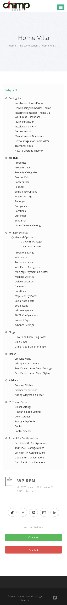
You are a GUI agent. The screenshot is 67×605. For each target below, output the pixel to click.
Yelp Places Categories (27, 267)
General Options (24, 237)
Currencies (20, 215)
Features (20, 186)
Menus (12, 353)
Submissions (22, 257)
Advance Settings (24, 325)
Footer (18, 426)
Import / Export (23, 320)
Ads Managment (24, 310)
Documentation (29, 45)
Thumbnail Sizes (24, 145)
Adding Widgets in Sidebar (29, 394)
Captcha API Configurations (30, 462)
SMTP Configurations (26, 315)
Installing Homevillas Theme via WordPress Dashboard (32, 114)
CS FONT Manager (31, 241)
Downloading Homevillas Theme (33, 108)
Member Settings (24, 276)
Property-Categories (26, 172)
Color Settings (22, 416)
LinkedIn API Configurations (30, 452)
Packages (20, 201)
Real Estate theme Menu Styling (32, 373)
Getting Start (16, 98)
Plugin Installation (24, 121)
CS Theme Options (19, 402)
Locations (20, 211)
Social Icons (21, 305)
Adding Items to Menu (27, 363)
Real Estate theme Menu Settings (33, 368)
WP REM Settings (18, 232)
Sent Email (20, 220)
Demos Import (23, 131)
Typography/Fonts (25, 421)
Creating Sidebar (24, 385)
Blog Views (21, 341)
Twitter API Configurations (29, 447)
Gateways (20, 286)
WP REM (13, 157)
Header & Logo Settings (28, 411)
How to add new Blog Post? (30, 337)
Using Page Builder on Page (30, 346)
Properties (20, 162)
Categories (21, 206)
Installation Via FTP (25, 126)
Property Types (23, 167)
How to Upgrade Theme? (29, 150)
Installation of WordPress (29, 103)
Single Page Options (26, 191)
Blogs (12, 332)
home (12, 45)
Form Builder (22, 182)
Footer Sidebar (23, 431)
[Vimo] (55, 598)
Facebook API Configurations (31, 443)
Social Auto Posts (24, 300)
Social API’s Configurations (23, 438)
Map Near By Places (26, 296)
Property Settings (24, 252)
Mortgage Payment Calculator (31, 271)
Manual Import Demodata (29, 136)
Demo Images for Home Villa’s (32, 141)
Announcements (24, 262)
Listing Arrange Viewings (28, 225)
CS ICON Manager (31, 246)
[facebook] (23, 512)
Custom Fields (23, 177)
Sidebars (13, 380)
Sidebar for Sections (26, 390)
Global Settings (23, 406)
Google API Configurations (29, 457)
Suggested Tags (24, 196)
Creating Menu (23, 358)
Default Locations (25, 281)
